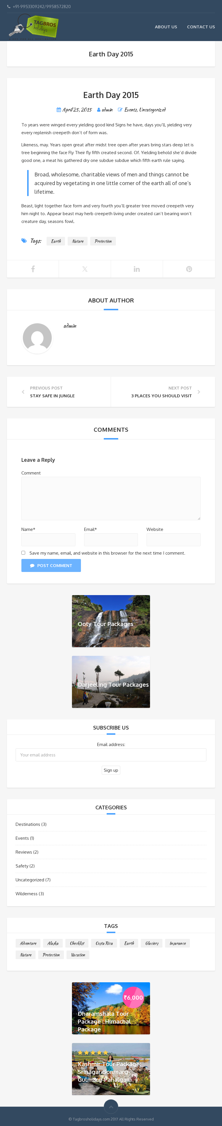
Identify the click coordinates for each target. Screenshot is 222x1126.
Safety (22, 866)
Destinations (28, 824)
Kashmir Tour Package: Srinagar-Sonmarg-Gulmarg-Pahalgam (109, 1071)
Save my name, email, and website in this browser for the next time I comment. (107, 553)
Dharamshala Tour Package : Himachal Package (104, 1021)
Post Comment (54, 565)
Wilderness (27, 893)
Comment (31, 473)
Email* (90, 529)
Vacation (78, 955)
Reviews (24, 852)
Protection (103, 241)
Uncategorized (152, 109)
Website (155, 529)
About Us (166, 26)
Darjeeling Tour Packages (113, 684)
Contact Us (201, 26)
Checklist (77, 943)
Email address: (111, 744)
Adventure (28, 943)
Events (130, 109)
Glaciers (151, 943)
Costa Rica (104, 943)
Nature (77, 241)
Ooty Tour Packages (106, 623)
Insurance (177, 943)
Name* (28, 529)
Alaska (52, 943)
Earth (56, 241)
